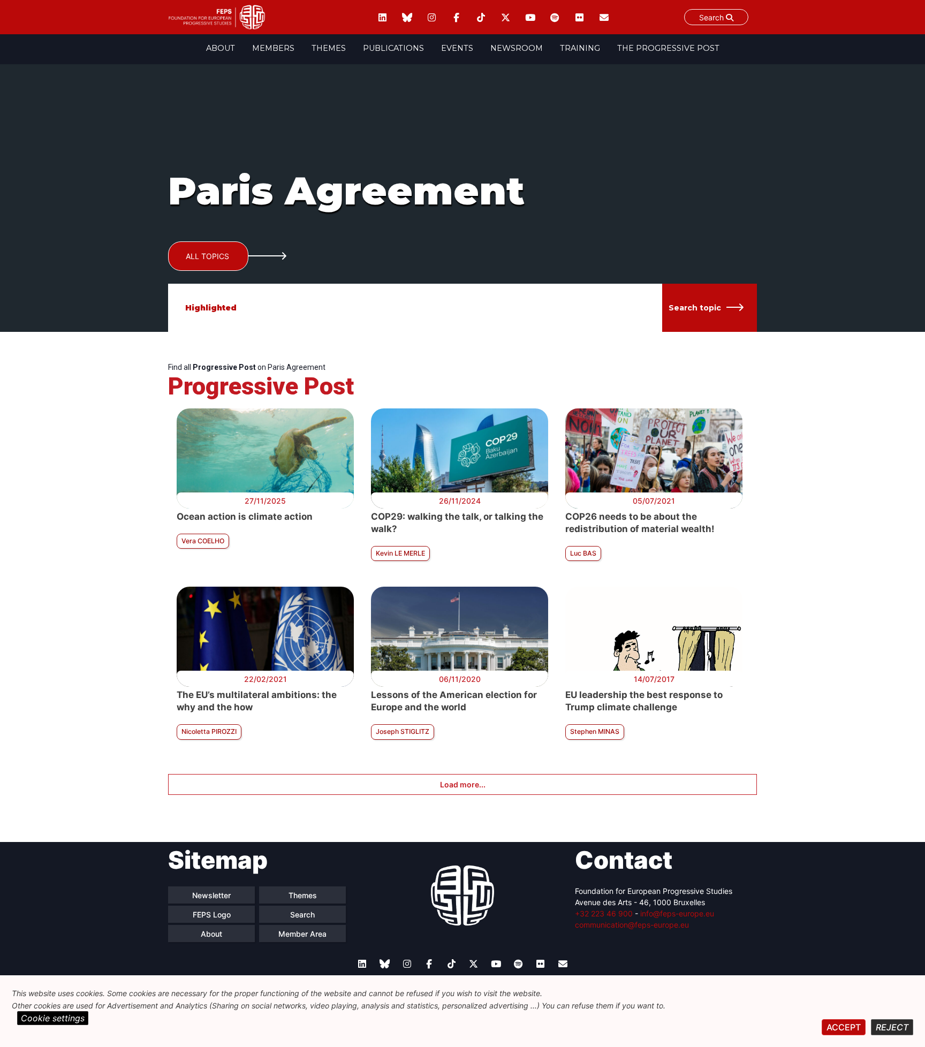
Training (580, 48)
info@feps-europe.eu (677, 913)
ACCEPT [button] (844, 1027)
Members (273, 48)
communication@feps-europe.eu (632, 924)
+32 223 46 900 (604, 913)
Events (457, 48)
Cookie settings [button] (53, 1018)
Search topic (695, 308)
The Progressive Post (668, 48)
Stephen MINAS (594, 731)
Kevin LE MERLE (400, 553)
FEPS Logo (212, 914)
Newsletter (211, 895)
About (220, 48)
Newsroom (516, 48)
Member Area (302, 933)
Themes (329, 48)
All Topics (207, 256)
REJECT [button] (892, 1027)
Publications (393, 48)
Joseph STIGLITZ (402, 731)
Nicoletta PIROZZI (209, 731)
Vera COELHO (202, 541)
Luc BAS (583, 553)
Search (712, 17)
